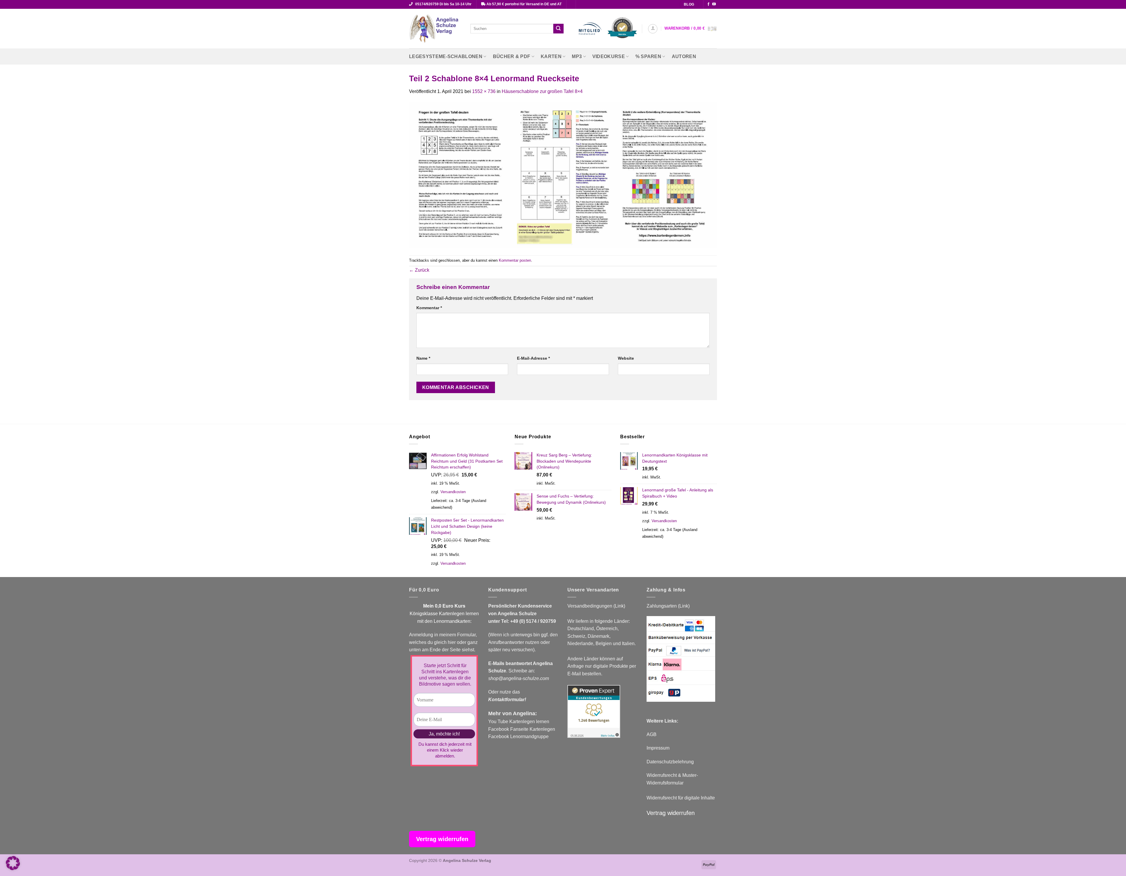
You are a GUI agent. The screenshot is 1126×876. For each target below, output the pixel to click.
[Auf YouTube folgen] (714, 4)
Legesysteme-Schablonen (445, 56)
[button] (652, 28)
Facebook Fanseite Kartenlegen (521, 729)
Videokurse (608, 56)
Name (423, 358)
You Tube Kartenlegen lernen (518, 721)
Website (626, 358)
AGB (652, 734)
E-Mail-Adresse (533, 358)
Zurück (419, 270)
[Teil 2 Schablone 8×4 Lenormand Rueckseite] (563, 175)
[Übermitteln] (558, 29)
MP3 (577, 56)
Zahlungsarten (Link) (668, 605)
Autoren (684, 56)
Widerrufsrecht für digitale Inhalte (681, 797)
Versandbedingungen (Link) (596, 605)
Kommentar (429, 307)
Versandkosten (453, 492)
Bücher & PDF (511, 56)
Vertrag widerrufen (671, 813)
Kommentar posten (515, 260)
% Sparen (648, 56)
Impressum (658, 747)
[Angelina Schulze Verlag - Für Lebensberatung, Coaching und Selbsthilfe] (435, 29)
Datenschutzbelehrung (670, 761)
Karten (551, 56)
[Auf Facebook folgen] (708, 4)
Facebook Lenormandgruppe (518, 736)
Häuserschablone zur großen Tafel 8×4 (542, 91)
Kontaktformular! (507, 699)
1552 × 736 (484, 91)
